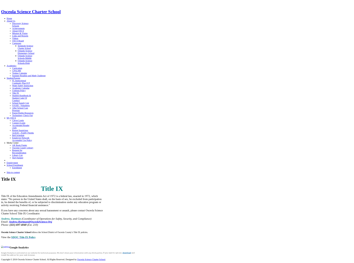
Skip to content (13, 172)
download (127, 253)
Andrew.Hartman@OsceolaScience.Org (30, 221)
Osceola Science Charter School (91, 259)
